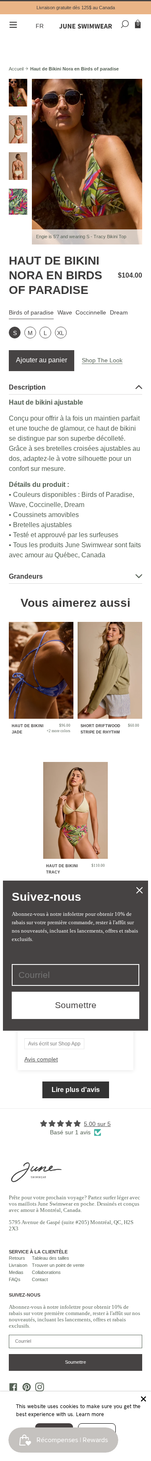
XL (60, 333)
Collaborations (46, 1272)
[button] (40, 26)
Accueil (16, 68)
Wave (64, 312)
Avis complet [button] (41, 1059)
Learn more (90, 1414)
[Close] (143, 1399)
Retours (17, 1258)
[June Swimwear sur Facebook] (11, 1389)
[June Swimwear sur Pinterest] (24, 1389)
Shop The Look (102, 360)
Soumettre (75, 1362)
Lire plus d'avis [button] (76, 1089)
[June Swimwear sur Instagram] (37, 1389)
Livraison (18, 1265)
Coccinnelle (91, 312)
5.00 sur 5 (97, 1123)
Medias (16, 1272)
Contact (40, 1279)
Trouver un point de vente (58, 1265)
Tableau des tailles (50, 1258)
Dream (119, 312)
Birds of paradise (31, 312)
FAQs (15, 1279)
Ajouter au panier (41, 360)
